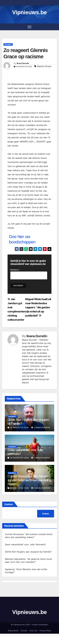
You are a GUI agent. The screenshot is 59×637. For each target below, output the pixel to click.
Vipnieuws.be (29, 12)
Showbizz (8, 44)
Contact (24, 630)
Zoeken (8, 504)
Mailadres (15, 269)
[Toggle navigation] (29, 27)
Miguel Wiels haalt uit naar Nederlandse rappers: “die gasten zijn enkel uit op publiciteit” (38, 307)
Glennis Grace (44, 66)
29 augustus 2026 (19, 427)
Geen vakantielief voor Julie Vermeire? (25, 544)
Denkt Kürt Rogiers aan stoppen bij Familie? (28, 551)
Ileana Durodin (23, 63)
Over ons (33, 630)
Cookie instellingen (40, 624)
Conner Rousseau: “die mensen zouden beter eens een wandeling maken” (29, 480)
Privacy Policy (45, 630)
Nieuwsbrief (13, 630)
